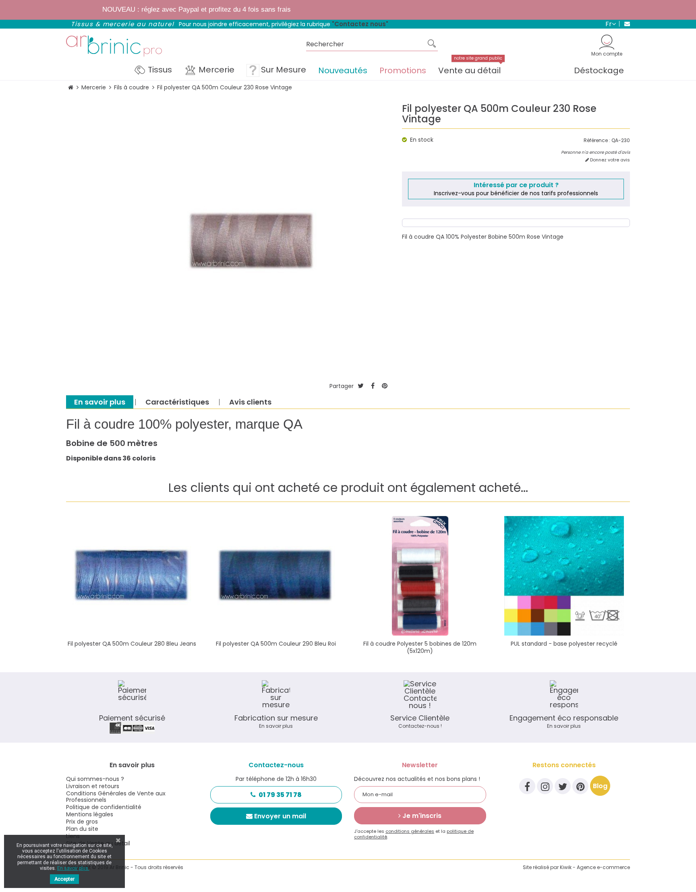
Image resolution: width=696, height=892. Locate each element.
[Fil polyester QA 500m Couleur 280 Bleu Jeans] (132, 576)
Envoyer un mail (280, 816)
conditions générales (409, 831)
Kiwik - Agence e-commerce (595, 867)
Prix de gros (82, 821)
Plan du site (82, 829)
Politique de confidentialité (103, 807)
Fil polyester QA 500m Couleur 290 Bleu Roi (276, 644)
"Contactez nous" (360, 24)
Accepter (64, 879)
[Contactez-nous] (624, 24)
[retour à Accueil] (70, 88)
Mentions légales (89, 814)
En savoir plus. (73, 868)
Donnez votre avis (609, 160)
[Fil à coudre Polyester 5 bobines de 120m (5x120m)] (420, 576)
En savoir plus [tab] (99, 402)
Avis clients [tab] (250, 402)
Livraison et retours (92, 786)
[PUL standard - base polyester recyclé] (564, 576)
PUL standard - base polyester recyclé (564, 644)
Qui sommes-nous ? (95, 779)
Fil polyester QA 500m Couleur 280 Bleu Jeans (132, 644)
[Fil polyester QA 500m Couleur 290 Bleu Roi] (276, 576)
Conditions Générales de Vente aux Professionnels (116, 796)
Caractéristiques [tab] (177, 402)
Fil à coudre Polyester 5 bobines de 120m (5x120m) (419, 647)
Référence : (597, 140)
